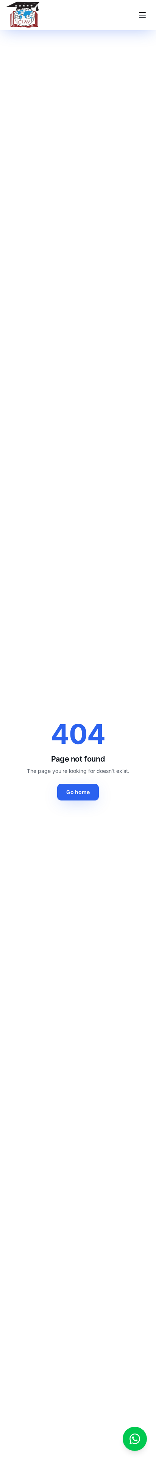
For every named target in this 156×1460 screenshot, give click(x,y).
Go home (78, 792)
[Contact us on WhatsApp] (135, 1439)
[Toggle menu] (142, 15)
